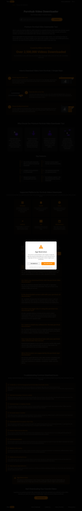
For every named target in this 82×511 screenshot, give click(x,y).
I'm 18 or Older (48, 263)
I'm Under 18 (34, 263)
